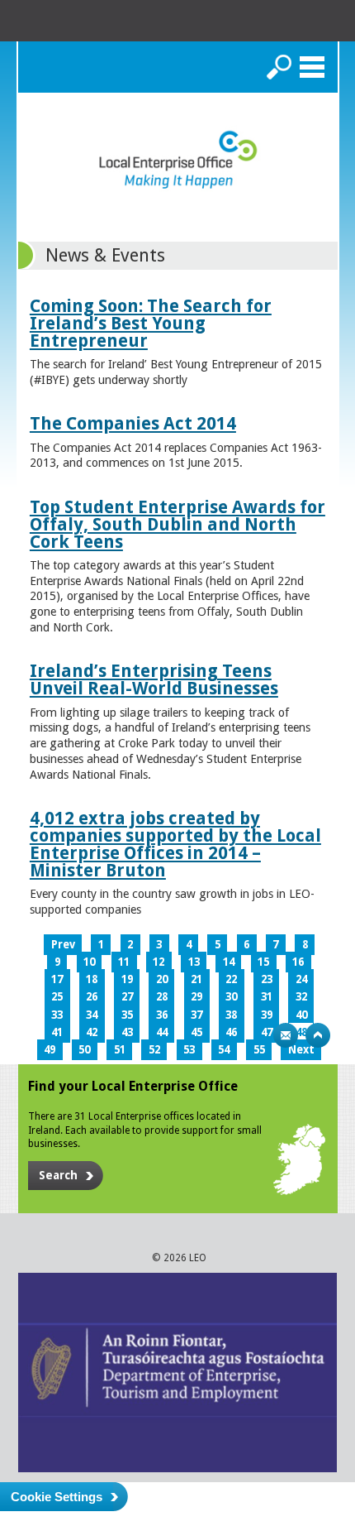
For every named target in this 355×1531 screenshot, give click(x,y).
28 (162, 997)
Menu (312, 67)
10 (89, 962)
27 (127, 997)
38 (231, 1015)
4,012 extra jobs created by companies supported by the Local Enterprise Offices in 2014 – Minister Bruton (175, 844)
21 (196, 979)
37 (196, 1015)
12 (158, 962)
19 (127, 979)
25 (57, 997)
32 (301, 997)
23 (266, 979)
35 (127, 1015)
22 (231, 979)
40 (301, 1015)
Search (279, 67)
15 (263, 962)
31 (266, 997)
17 (57, 979)
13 (194, 962)
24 (301, 979)
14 (228, 962)
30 (231, 997)
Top (317, 1035)
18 (91, 979)
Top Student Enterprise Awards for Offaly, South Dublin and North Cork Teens (177, 524)
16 (298, 962)
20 (162, 979)
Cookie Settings (56, 1497)
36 (162, 1015)
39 (266, 1015)
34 (91, 1015)
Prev (63, 944)
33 (57, 1015)
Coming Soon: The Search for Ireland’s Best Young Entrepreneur (151, 323)
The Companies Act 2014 (133, 423)
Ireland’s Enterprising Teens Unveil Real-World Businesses (154, 679)
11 (124, 962)
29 (196, 997)
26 (91, 997)
